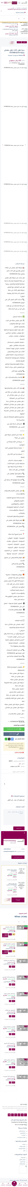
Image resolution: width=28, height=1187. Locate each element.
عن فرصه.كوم (22, 1131)
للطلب (24, 42)
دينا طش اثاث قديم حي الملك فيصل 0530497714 (8, 1076)
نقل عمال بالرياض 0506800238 (5, 935)
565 (15, 842)
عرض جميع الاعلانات (18, 857)
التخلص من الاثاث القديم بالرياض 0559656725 (10, 1010)
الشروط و (14, 747)
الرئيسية (25, 8)
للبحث (10, 934)
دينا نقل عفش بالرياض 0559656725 (9, 994)
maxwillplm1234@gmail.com (10, 851)
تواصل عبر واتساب (21, 1137)
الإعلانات (18, 8)
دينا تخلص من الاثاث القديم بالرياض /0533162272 (9, 961)
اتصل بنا (23, 1135)
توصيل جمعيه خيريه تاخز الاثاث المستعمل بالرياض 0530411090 (9, 1027)
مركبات (23, 1144)
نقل (13, 8)
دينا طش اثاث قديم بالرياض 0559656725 (9, 1043)
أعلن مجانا (11, 43)
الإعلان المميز (22, 1159)
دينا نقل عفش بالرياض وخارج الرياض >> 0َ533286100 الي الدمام (9, 1060)
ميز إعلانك (8, 900)
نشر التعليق (18, 828)
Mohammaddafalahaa (9, 840)
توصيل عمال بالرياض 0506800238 (10, 23)
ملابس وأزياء (22, 1146)
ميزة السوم (22, 1161)
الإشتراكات (23, 1157)
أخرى (24, 1150)
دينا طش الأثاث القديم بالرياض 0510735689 (9, 977)
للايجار (13, 966)
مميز (14, 934)
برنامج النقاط (22, 1164)
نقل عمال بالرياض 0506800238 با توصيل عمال (11, 885)
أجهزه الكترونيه (22, 1148)
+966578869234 (7, 849)
